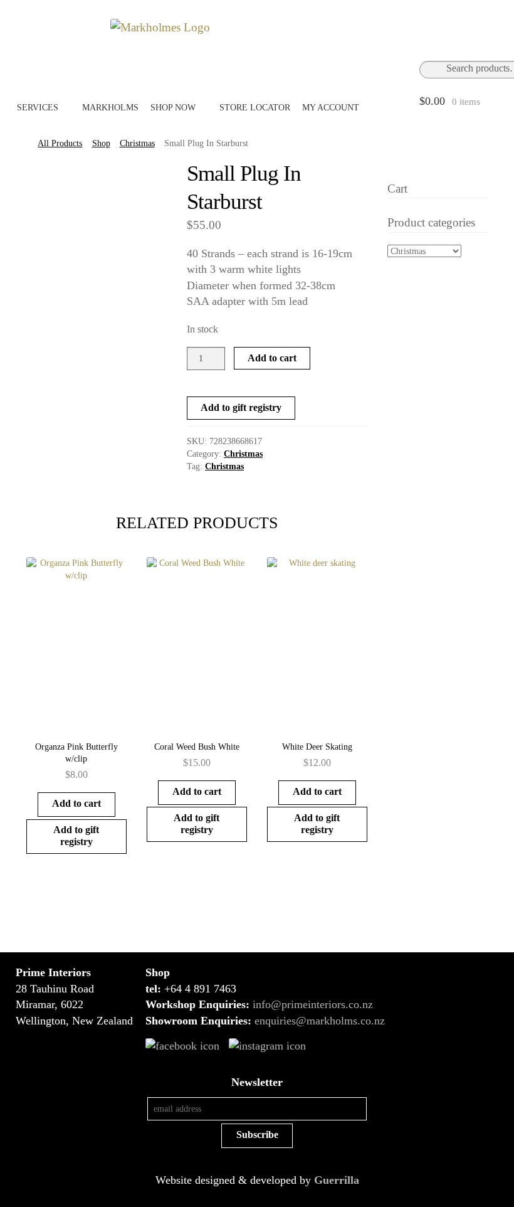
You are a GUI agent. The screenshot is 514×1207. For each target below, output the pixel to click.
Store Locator (254, 107)
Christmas (137, 143)
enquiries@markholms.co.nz (319, 1020)
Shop (101, 143)
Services (37, 107)
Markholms (110, 107)
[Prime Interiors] (267, 27)
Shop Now (173, 107)
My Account (330, 107)
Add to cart (272, 358)
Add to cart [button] (76, 803)
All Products (60, 143)
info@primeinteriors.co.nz (313, 1004)
